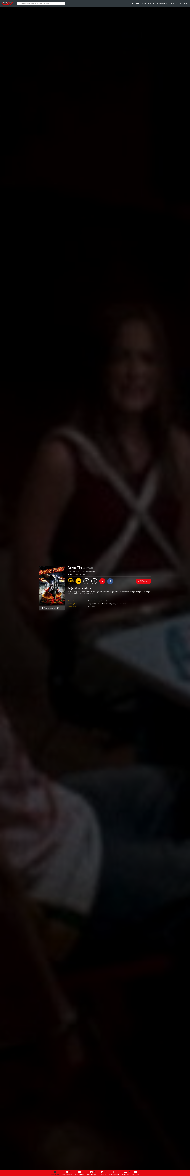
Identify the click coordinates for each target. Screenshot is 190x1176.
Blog (174, 3)
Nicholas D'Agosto (109, 604)
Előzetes (144, 581)
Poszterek (102, 1173)
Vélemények (135, 1173)
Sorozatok (149, 3)
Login (184, 3)
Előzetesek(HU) (67, 1173)
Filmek (136, 3)
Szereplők (126, 1173)
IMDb (78, 581)
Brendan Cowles (94, 601)
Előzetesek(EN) (79, 1173)
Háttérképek (91, 1173)
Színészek (163, 3)
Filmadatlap (55, 1174)
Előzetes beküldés (51, 608)
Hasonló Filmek (114, 1173)
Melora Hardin (122, 604)
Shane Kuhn (105, 601)
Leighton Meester (94, 604)
